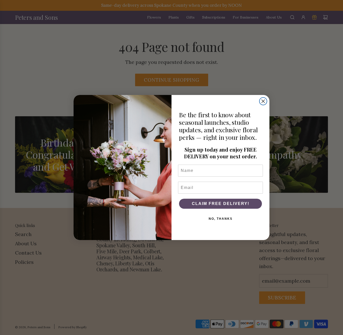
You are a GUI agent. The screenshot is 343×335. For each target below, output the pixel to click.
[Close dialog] (263, 101)
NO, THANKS (221, 218)
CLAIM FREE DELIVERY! (220, 203)
